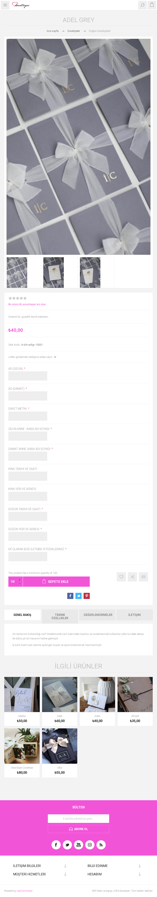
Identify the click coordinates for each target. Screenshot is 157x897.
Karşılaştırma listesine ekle (132, 576)
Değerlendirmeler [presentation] (98, 615)
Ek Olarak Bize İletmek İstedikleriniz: (36, 549)
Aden (97, 716)
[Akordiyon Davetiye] (22, 746)
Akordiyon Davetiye (22, 767)
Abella (22, 716)
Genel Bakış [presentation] (22, 615)
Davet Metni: (18, 409)
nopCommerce (24, 890)
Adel (59, 716)
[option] (24, 272)
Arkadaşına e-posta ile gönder (143, 576)
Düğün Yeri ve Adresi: (24, 529)
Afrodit (135, 716)
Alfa (59, 767)
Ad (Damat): (17, 388)
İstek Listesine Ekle (121, 576)
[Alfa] (59, 746)
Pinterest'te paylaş (87, 596)
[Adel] (59, 694)
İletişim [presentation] (134, 615)
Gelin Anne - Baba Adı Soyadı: (29, 429)
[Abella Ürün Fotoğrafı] (22, 694)
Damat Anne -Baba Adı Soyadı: (30, 449)
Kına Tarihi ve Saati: (23, 469)
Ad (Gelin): (16, 368)
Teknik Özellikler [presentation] (60, 616)
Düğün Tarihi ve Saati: (24, 509)
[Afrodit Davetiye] (135, 694)
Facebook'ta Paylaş (70, 596)
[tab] (22, 616)
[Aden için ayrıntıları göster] (97, 694)
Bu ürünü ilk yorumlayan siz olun (27, 304)
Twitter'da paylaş (78, 596)
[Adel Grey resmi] (97, 272)
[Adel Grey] (24, 272)
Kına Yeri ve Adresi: (22, 489)
